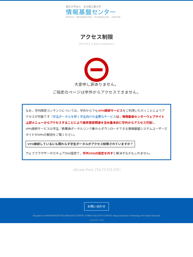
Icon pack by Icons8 (96, 220)
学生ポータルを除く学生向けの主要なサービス (84, 116)
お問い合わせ (96, 206)
